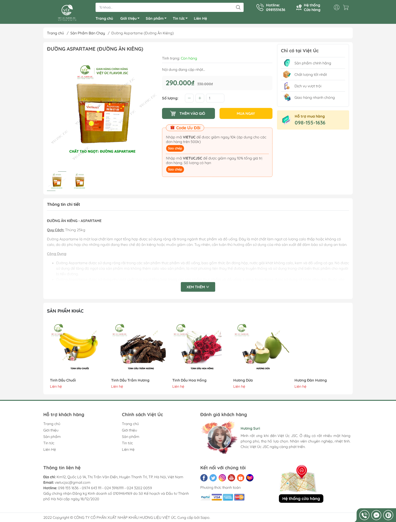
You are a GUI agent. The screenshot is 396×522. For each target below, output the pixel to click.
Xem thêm (196, 287)
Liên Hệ (200, 18)
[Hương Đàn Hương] (320, 348)
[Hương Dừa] (259, 348)
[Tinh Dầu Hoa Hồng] (198, 348)
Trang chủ (104, 18)
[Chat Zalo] (388, 515)
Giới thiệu (128, 18)
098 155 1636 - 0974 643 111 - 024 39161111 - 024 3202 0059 (105, 488)
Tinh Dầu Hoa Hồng (186, 380)
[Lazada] (249, 477)
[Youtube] (231, 477)
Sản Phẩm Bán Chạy (87, 33)
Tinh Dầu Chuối (60, 380)
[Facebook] (204, 477)
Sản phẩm (155, 18)
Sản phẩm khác (65, 311)
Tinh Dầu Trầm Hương (127, 380)
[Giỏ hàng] (347, 7)
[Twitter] (213, 477)
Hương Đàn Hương (307, 380)
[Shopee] (240, 477)
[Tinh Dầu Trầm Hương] (137, 348)
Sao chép (175, 148)
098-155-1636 (310, 122)
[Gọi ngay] (364, 515)
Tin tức (179, 18)
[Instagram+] (222, 477)
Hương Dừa (240, 380)
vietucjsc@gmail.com (73, 482)
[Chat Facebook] (376, 515)
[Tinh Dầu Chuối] (76, 348)
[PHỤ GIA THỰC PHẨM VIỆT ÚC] (67, 12)
